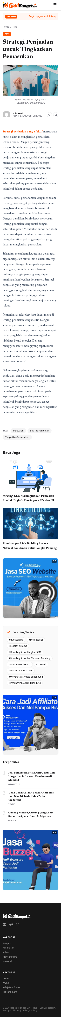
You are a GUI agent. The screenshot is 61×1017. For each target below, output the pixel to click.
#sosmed (41, 664)
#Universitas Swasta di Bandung (26, 676)
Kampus (7, 943)
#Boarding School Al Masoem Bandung (29, 658)
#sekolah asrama (18, 645)
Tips (15, 26)
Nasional (7, 961)
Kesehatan (8, 947)
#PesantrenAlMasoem (21, 670)
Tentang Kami (10, 991)
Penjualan (18, 430)
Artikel (6, 982)
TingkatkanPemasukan (17, 437)
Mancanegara (10, 956)
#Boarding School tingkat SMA (25, 652)
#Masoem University (20, 664)
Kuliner (6, 952)
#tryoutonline (16, 639)
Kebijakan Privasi (11, 987)
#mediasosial (36, 639)
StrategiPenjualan (39, 430)
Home (6, 26)
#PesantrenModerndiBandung (25, 682)
